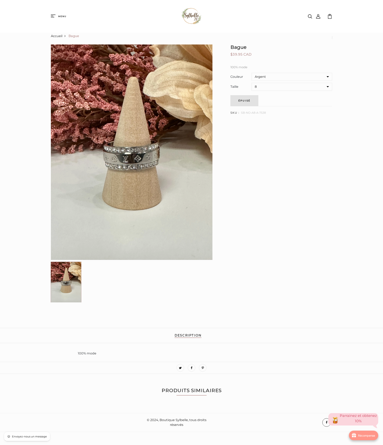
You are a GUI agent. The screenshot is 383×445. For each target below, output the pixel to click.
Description (188, 335)
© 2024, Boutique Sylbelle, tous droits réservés (176, 422)
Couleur (236, 77)
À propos (59, 422)
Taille (234, 87)
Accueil (56, 36)
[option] (131, 152)
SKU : (234, 112)
